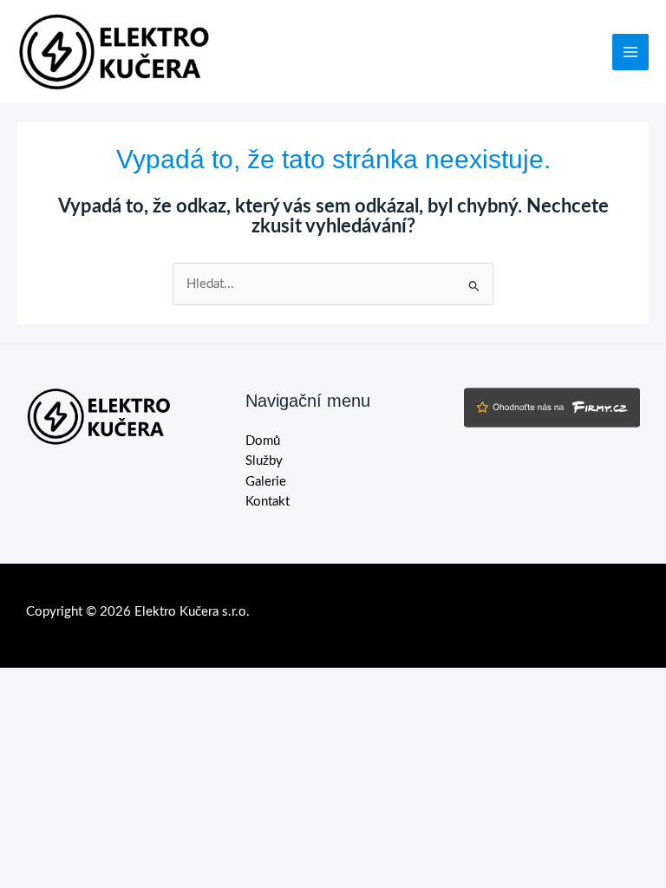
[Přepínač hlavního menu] (630, 52)
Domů (262, 440)
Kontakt (267, 501)
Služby (264, 460)
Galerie (265, 481)
